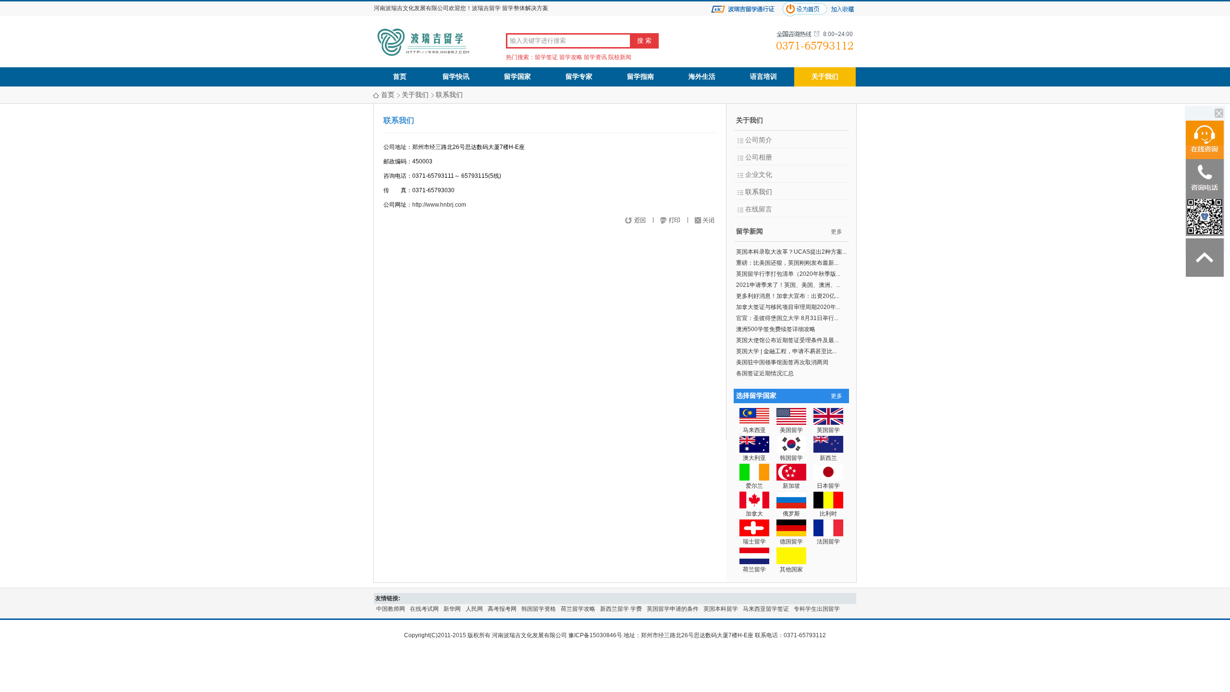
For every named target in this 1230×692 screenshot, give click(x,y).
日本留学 (828, 485)
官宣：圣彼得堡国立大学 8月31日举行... (787, 318)
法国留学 (828, 541)
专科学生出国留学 (817, 609)
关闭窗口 (707, 221)
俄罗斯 (791, 513)
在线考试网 (424, 609)
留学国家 (517, 76)
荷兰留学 (754, 569)
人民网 (474, 609)
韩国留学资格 (538, 609)
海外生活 (702, 76)
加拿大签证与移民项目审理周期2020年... (788, 307)
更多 (836, 231)
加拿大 (754, 513)
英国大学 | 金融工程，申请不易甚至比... (786, 351)
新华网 (452, 609)
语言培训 (763, 76)
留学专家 (579, 76)
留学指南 (640, 76)
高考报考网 (502, 609)
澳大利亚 (754, 458)
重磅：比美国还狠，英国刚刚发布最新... (787, 263)
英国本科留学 (720, 609)
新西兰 (828, 458)
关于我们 (825, 76)
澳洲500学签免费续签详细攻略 (775, 329)
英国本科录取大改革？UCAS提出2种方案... (791, 251)
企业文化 (758, 174)
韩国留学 (791, 458)
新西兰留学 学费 (621, 609)
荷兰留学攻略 (578, 609)
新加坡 (791, 485)
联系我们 (449, 95)
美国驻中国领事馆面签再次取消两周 (782, 362)
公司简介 (758, 140)
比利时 (828, 513)
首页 (399, 76)
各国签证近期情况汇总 (765, 373)
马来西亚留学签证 (766, 609)
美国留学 (791, 430)
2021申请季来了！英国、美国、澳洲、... (788, 285)
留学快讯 (456, 76)
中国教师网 (390, 609)
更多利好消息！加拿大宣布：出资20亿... (787, 296)
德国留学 (791, 541)
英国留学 (828, 430)
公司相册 (758, 157)
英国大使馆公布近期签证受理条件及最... (787, 340)
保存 (656, 221)
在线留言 (758, 209)
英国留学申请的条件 (673, 609)
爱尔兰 (754, 485)
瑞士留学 (754, 541)
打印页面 (679, 221)
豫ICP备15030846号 (595, 635)
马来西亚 (754, 430)
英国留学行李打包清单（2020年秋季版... (788, 274)
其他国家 (791, 569)
